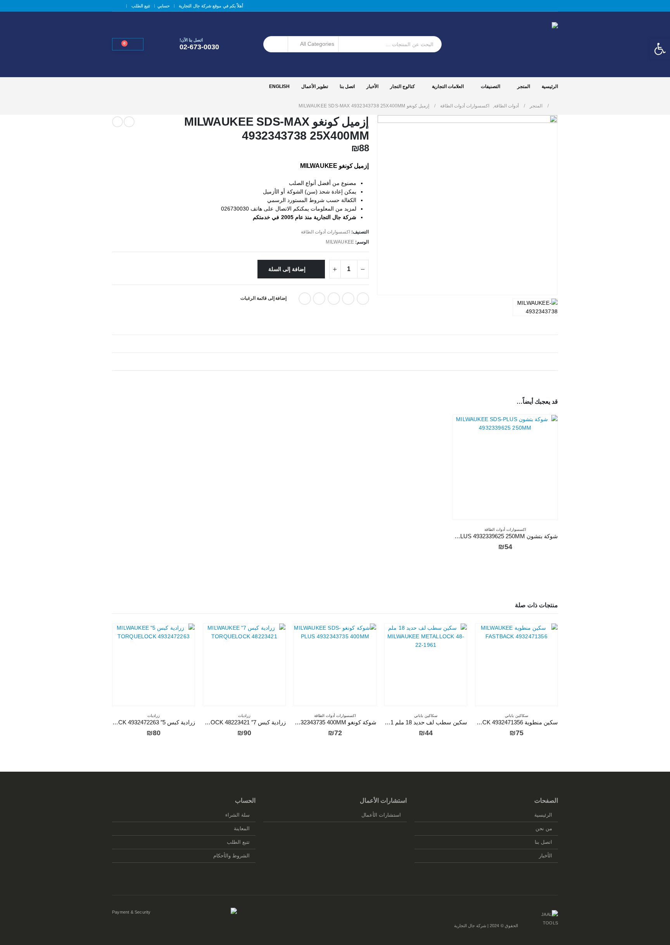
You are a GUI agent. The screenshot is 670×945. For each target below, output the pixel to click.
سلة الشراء (237, 815)
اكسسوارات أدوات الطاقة (325, 232)
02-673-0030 (199, 47)
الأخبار (372, 86)
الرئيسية (550, 86)
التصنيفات (490, 86)
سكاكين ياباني (516, 716)
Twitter (348, 298)
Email (305, 298)
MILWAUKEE (340, 242)
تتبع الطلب (140, 5)
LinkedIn (334, 298)
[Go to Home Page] (555, 106)
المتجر (523, 86)
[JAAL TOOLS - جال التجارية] (509, 44)
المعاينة (242, 828)
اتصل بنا (347, 86)
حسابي (163, 5)
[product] (505, 467)
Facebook (363, 298)
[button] (660, 49)
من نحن (543, 828)
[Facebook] (117, 6)
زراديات (244, 716)
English (279, 86)
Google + (319, 298)
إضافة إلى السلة (287, 269)
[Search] (276, 44)
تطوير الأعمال (314, 86)
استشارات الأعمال (381, 815)
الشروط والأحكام (231, 856)
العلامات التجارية (448, 86)
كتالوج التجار (402, 86)
